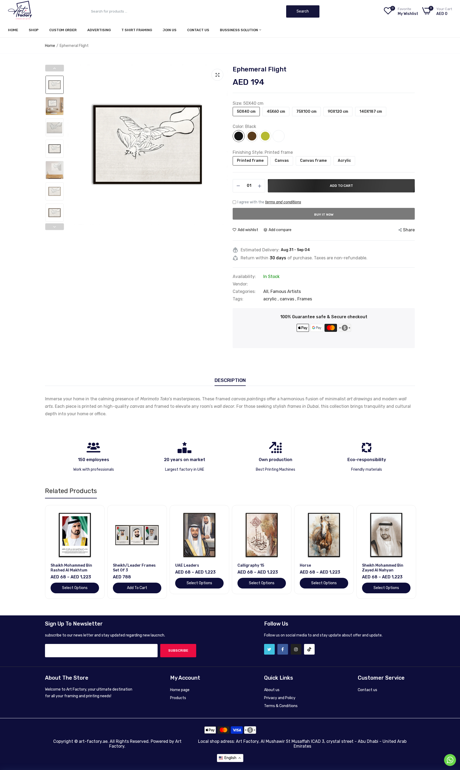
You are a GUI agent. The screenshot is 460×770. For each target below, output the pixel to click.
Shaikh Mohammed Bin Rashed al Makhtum (71, 568)
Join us (169, 30)
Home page (180, 690)
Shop (34, 30)
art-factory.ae (93, 741)
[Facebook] (282, 649)
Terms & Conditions (281, 706)
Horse (305, 565)
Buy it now (324, 214)
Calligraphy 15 (250, 565)
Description (230, 380)
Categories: (244, 291)
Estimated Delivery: (260, 250)
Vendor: (240, 284)
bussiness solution (239, 30)
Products (178, 698)
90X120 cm (338, 111)
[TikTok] (309, 649)
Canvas (282, 160)
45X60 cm (276, 111)
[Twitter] (269, 649)
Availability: (244, 276)
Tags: (238, 299)
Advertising (99, 30)
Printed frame (250, 160)
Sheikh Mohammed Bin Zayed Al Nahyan (382, 568)
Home (13, 30)
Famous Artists (285, 291)
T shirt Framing (136, 30)
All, (266, 291)
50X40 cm (246, 111)
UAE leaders (187, 565)
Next (222, 144)
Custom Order (63, 30)
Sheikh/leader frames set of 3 (134, 568)
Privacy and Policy (279, 698)
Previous (73, 144)
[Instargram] (296, 649)
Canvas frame (313, 160)
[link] (94, 515)
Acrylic (344, 160)
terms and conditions (283, 202)
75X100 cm (306, 111)
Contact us (367, 690)
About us (272, 690)
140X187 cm (370, 111)
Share (409, 229)
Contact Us (198, 30)
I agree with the (269, 202)
